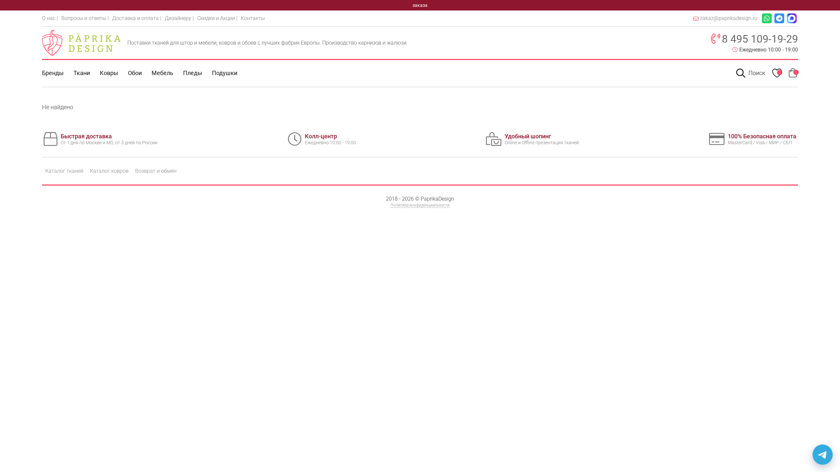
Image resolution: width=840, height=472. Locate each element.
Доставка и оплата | (136, 18)
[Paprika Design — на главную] (81, 42)
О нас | (50, 18)
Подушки (224, 72)
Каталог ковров (109, 171)
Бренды (53, 72)
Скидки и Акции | (217, 18)
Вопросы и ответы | (85, 18)
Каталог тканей (64, 171)
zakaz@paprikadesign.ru (728, 18)
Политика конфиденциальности (420, 205)
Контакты (253, 18)
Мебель (162, 72)
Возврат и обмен (156, 171)
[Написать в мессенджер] (822, 454)
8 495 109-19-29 (760, 39)
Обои (135, 72)
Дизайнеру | (179, 18)
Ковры (109, 72)
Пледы (192, 72)
